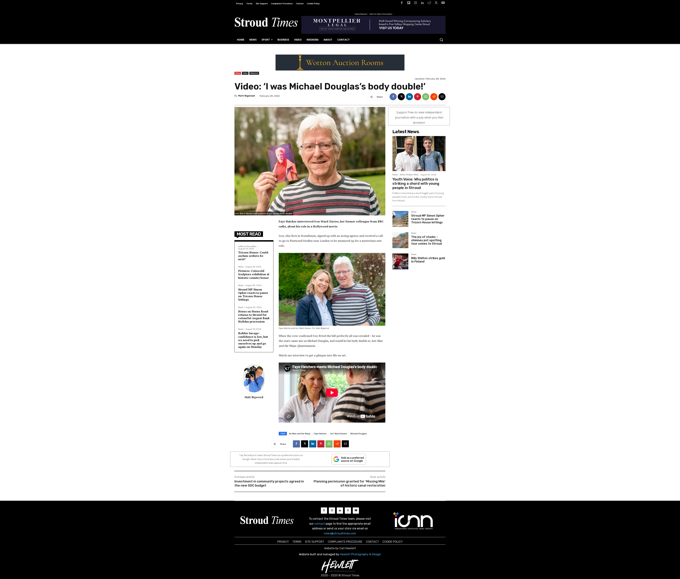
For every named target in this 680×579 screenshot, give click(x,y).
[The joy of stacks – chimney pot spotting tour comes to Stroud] (400, 240)
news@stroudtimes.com (340, 533)
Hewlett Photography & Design (360, 554)
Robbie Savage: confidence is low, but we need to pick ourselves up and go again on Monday (253, 340)
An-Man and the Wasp (299, 433)
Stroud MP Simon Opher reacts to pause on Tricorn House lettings (253, 294)
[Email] (442, 96)
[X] (436, 3)
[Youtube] (443, 3)
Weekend (254, 73)
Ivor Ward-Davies (338, 433)
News (238, 73)
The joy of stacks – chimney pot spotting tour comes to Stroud (426, 240)
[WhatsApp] (425, 96)
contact (319, 523)
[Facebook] (401, 3)
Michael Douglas (358, 433)
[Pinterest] (417, 96)
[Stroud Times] (266, 23)
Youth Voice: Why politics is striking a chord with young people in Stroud (415, 183)
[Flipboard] (408, 3)
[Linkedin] (422, 3)
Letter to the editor (247, 246)
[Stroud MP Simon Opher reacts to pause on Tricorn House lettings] (400, 219)
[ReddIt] (433, 96)
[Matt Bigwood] (254, 378)
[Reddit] (429, 3)
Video (245, 73)
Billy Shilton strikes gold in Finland (428, 259)
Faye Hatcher (320, 433)
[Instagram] (415, 3)
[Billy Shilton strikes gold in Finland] (400, 261)
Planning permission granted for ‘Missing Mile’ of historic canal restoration (349, 483)
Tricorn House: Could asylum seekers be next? (253, 255)
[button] (441, 39)
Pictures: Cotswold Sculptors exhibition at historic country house (253, 274)
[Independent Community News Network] (413, 521)
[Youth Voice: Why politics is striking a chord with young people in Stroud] (419, 153)
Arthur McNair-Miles (409, 175)
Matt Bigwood (246, 96)
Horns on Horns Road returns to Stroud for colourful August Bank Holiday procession (254, 316)
